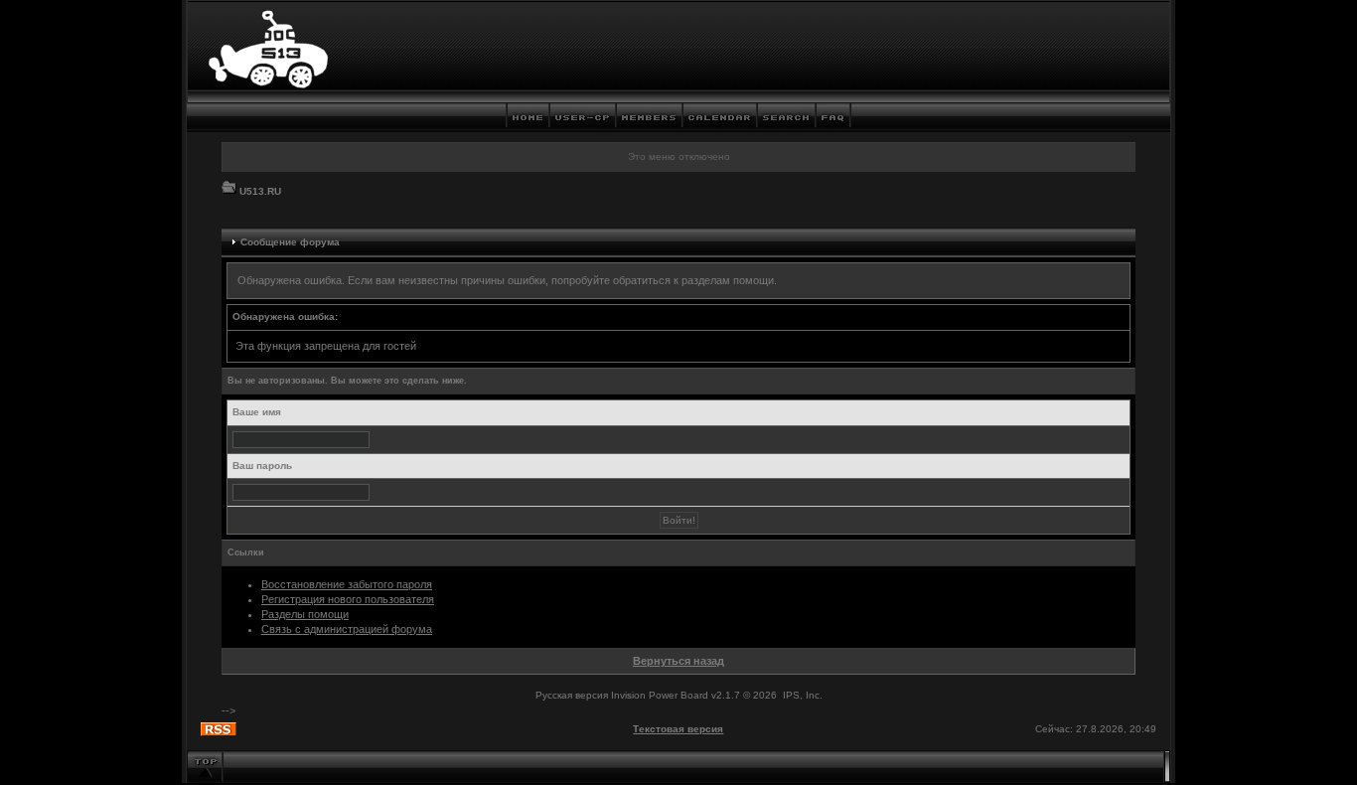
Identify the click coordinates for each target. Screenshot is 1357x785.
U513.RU (260, 191)
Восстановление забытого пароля (346, 584)
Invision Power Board (659, 695)
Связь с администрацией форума (346, 629)
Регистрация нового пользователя (347, 599)
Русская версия (571, 695)
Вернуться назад (678, 661)
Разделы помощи (305, 614)
